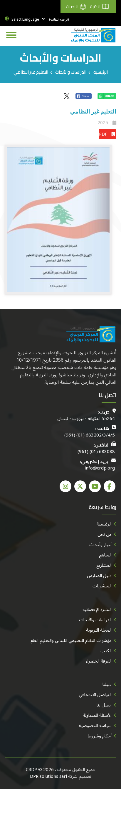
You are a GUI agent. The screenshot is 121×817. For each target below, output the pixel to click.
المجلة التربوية (99, 630)
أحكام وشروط (100, 736)
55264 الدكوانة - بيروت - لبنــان (86, 418)
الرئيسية (100, 72)
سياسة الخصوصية (95, 725)
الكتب (106, 650)
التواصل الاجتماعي (95, 694)
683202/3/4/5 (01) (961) (89, 435)
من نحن (105, 534)
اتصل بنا (104, 705)
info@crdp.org (100, 468)
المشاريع (104, 565)
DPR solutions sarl (48, 776)
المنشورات (102, 586)
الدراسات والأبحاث (70, 72)
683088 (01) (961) (96, 451)
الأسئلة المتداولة (97, 715)
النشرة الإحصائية (97, 609)
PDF (103, 134)
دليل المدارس (99, 575)
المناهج (105, 555)
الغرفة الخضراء (99, 661)
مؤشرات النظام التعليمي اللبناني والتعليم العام (71, 640)
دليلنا (107, 684)
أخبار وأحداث (100, 544)
